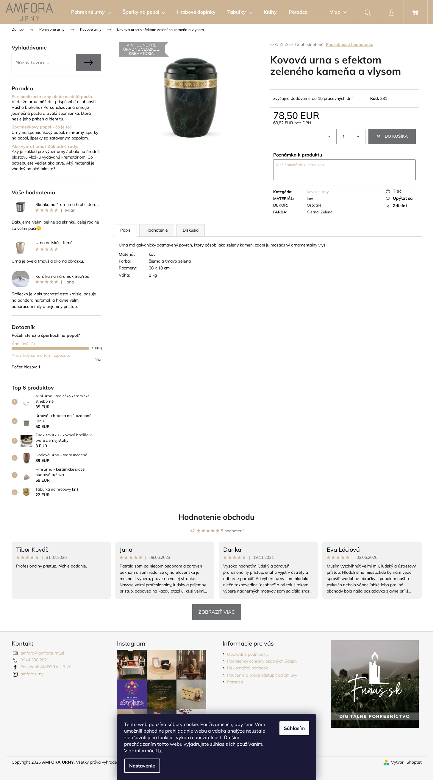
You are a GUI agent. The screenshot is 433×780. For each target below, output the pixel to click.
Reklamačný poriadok (247, 668)
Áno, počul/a (23, 343)
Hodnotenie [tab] (157, 230)
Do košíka (396, 136)
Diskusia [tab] (190, 230)
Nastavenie (142, 766)
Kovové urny (318, 191)
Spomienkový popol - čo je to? (42, 127)
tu (160, 750)
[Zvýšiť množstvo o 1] (358, 136)
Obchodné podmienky (247, 654)
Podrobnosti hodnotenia (349, 44)
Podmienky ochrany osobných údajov (262, 661)
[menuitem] (91, 12)
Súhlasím (294, 728)
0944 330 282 (34, 660)
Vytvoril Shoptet (406, 762)
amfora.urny (32, 674)
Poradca (235, 682)
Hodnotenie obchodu (216, 517)
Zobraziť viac (216, 612)
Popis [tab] (125, 230)
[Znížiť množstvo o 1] (329, 136)
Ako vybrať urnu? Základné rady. (45, 146)
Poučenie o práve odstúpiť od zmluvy (262, 675)
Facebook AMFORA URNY (46, 666)
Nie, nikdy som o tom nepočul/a (41, 355)
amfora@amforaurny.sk (43, 653)
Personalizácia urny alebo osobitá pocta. (52, 96)
